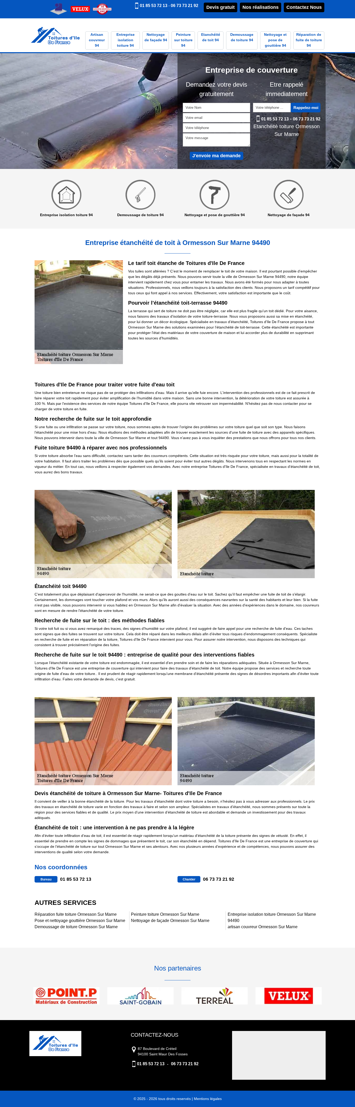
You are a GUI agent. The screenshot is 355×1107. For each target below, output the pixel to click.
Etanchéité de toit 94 (210, 37)
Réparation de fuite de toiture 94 (309, 39)
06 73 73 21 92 (184, 5)
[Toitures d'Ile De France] (55, 36)
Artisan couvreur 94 (97, 39)
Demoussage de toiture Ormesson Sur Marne (76, 927)
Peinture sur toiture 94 (183, 39)
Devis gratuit (220, 7)
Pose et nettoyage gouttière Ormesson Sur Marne (80, 920)
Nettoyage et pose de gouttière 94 (275, 39)
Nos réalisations (260, 7)
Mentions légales (208, 1099)
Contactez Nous (304, 7)
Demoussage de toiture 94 (241, 37)
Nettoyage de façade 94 (155, 37)
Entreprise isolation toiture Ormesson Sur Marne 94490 (272, 917)
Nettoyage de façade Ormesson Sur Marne (170, 920)
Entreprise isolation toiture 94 (125, 39)
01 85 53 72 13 (153, 5)
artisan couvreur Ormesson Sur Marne (263, 927)
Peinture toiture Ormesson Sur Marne (165, 914)
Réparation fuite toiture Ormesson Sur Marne (76, 914)
